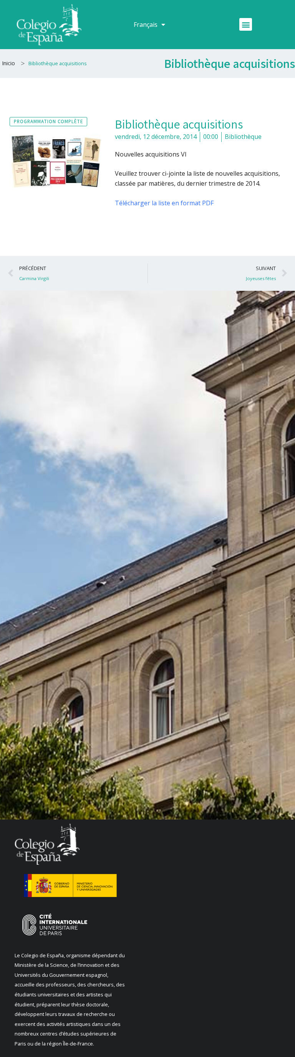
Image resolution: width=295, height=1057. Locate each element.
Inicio (8, 63)
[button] (245, 24)
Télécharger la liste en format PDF (164, 203)
